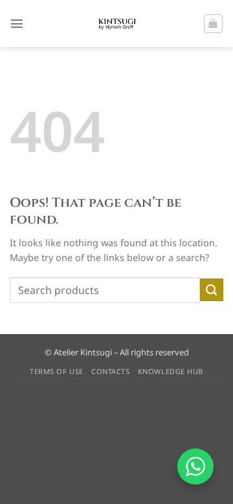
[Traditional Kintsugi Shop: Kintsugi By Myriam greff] (117, 23)
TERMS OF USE (56, 371)
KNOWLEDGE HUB (170, 371)
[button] (17, 23)
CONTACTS (110, 371)
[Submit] (211, 290)
